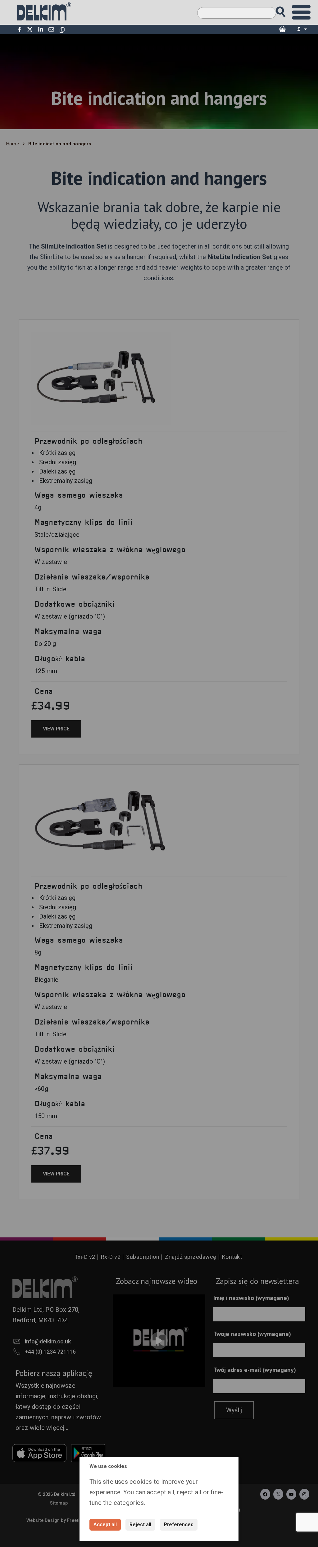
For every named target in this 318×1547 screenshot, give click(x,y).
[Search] (286, 10)
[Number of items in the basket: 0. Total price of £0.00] (282, 29)
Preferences (178, 1524)
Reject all (140, 1524)
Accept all (105, 1524)
